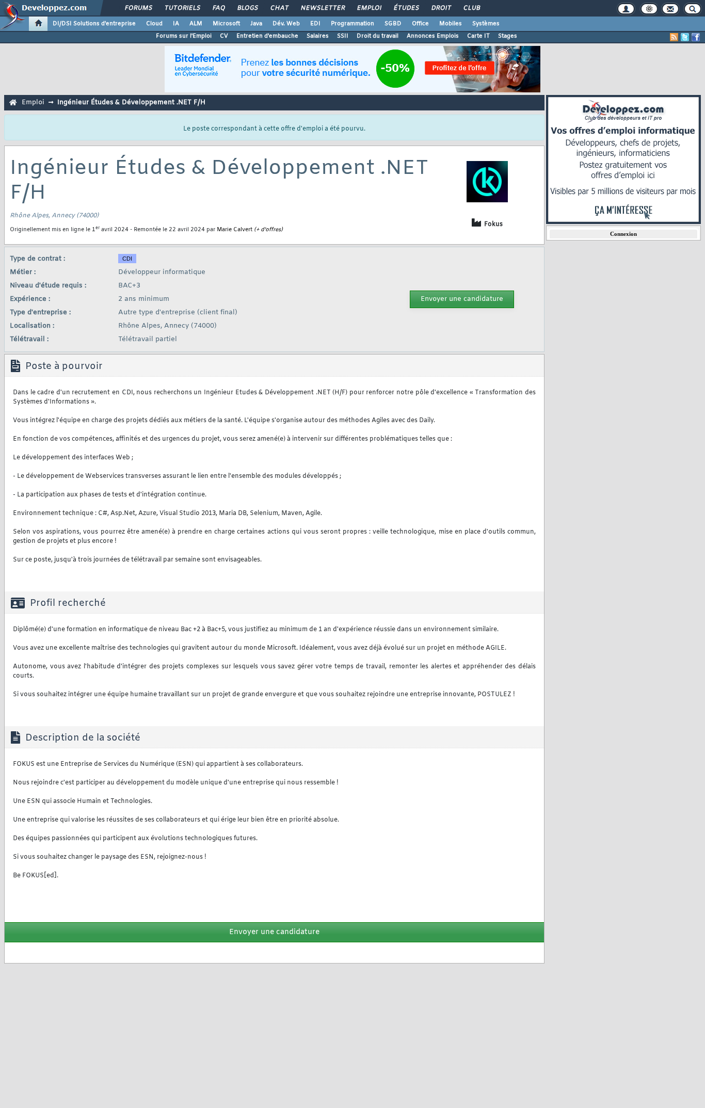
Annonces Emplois (433, 36)
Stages (507, 36)
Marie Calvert (234, 229)
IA (176, 23)
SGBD (393, 23)
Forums (138, 8)
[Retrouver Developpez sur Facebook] (696, 37)
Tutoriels (182, 8)
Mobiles (450, 23)
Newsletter (322, 8)
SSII (342, 36)
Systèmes (486, 23)
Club (471, 8)
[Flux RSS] (674, 37)
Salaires (318, 36)
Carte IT (478, 36)
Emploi (369, 8)
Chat (279, 8)
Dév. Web (286, 23)
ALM (195, 23)
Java (256, 23)
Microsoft (226, 23)
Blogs (247, 8)
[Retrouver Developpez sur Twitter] (685, 37)
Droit (441, 8)
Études (406, 8)
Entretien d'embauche (267, 36)
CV (224, 36)
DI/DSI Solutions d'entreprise (94, 23)
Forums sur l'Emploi (184, 36)
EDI (315, 23)
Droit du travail (377, 36)
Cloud (154, 23)
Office (420, 23)
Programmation (352, 23)
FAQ (218, 8)
